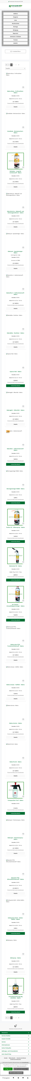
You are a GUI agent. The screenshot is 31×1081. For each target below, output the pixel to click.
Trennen (15, 40)
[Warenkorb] (18, 1078)
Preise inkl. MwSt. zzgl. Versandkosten (15, 103)
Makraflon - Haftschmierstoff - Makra (15, 449)
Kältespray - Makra (15, 958)
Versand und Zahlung (21, 1058)
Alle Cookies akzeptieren (16, 1072)
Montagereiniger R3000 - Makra (15, 489)
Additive (15, 13)
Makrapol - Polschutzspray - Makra (15, 838)
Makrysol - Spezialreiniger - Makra (15, 252)
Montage (15, 26)
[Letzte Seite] (18, 64)
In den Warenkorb (15, 385)
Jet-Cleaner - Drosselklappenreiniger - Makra (15, 605)
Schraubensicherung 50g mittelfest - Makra (15, 997)
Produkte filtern (16, 51)
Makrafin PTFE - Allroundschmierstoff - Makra (15, 878)
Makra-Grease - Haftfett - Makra (15, 684)
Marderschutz (15, 23)
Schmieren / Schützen (15, 36)
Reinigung (15, 30)
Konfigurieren (7, 1069)
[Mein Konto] (28, 1078)
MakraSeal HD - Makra (15, 566)
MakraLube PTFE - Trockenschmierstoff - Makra (15, 645)
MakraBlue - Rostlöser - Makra (15, 333)
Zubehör (15, 43)
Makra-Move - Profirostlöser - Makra (15, 91)
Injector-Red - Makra (15, 371)
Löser (15, 20)
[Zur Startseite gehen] (15, 6)
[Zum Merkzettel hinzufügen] (23, 87)
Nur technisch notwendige (21, 1069)
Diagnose (15, 17)
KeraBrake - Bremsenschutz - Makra (15, 132)
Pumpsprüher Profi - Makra (15, 800)
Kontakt (5, 1058)
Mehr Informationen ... (22, 1066)
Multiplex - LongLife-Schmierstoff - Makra (15, 172)
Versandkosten (25, 1062)
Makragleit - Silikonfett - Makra (15, 410)
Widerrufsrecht (12, 1058)
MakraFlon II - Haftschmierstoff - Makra (15, 293)
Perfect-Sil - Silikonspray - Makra (15, 527)
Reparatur (15, 33)
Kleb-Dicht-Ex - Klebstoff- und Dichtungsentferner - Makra (15, 212)
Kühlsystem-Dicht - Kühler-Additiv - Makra (15, 918)
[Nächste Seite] (16, 64)
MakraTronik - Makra (15, 762)
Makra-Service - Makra (15, 723)
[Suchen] (14, 1078)
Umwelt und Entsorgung (15, 1059)
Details (15, 107)
